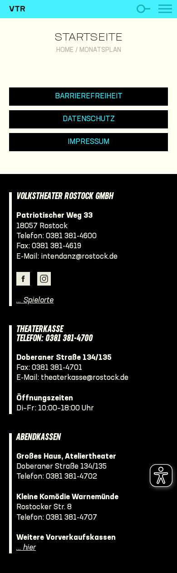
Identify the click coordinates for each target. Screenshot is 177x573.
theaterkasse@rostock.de (84, 378)
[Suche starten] (143, 9)
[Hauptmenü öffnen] (165, 9)
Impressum (88, 142)
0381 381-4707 (71, 518)
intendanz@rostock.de (79, 257)
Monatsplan (100, 50)
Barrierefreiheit (89, 96)
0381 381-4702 (71, 477)
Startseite (88, 37)
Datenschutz (89, 119)
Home (65, 50)
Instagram (44, 279)
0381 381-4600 (71, 236)
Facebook (23, 279)
